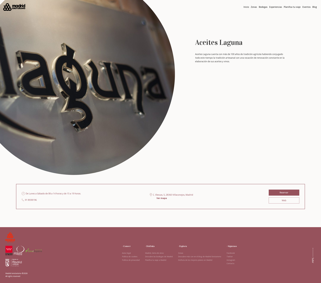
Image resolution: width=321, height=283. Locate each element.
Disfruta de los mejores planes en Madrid (195, 260)
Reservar (284, 192)
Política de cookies (129, 256)
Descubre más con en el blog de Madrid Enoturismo (199, 256)
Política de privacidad (131, 260)
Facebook (231, 253)
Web (284, 200)
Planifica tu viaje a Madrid (155, 260)
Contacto (230, 263)
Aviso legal (126, 253)
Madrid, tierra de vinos (154, 253)
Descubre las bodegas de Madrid (159, 256)
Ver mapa (161, 198)
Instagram (231, 260)
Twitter (230, 256)
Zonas (180, 253)
